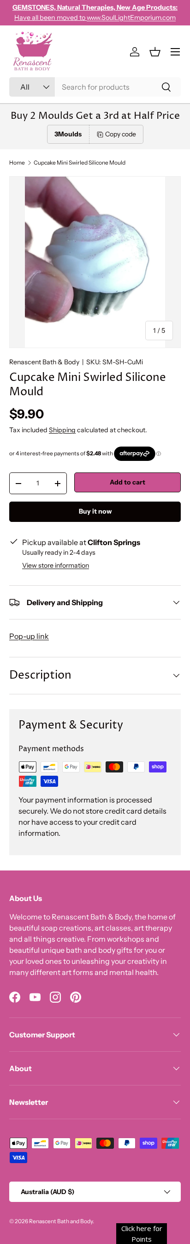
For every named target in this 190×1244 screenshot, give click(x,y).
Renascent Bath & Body (44, 362)
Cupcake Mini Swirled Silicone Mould (79, 162)
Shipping (62, 430)
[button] (155, 52)
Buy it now (95, 511)
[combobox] (95, 87)
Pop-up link (29, 636)
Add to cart (127, 482)
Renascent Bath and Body (61, 1221)
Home (17, 162)
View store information (55, 565)
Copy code (120, 134)
